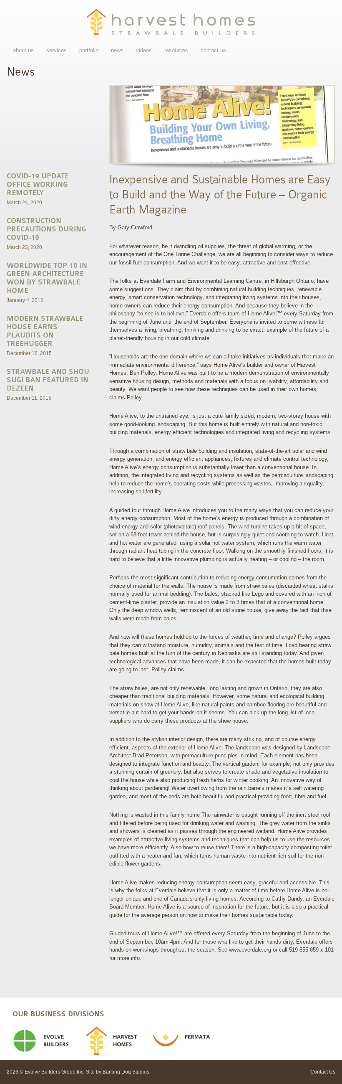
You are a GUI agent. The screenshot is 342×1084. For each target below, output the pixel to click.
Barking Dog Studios (126, 1072)
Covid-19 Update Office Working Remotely (38, 184)
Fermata (188, 1041)
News (117, 50)
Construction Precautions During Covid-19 (46, 229)
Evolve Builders (49, 1041)
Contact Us (213, 50)
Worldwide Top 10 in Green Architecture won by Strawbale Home (47, 278)
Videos (144, 50)
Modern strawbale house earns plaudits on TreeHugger (45, 331)
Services (56, 50)
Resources (176, 50)
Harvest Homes (119, 1041)
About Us (23, 50)
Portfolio (88, 50)
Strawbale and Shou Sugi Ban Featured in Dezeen (48, 380)
